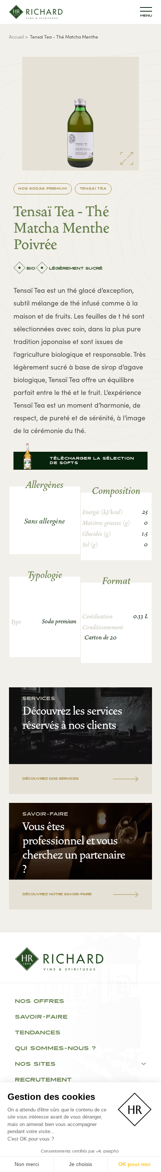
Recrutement (43, 1080)
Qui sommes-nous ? (55, 1048)
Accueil (16, 36)
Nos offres (39, 1001)
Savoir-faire (41, 1017)
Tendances (38, 1033)
